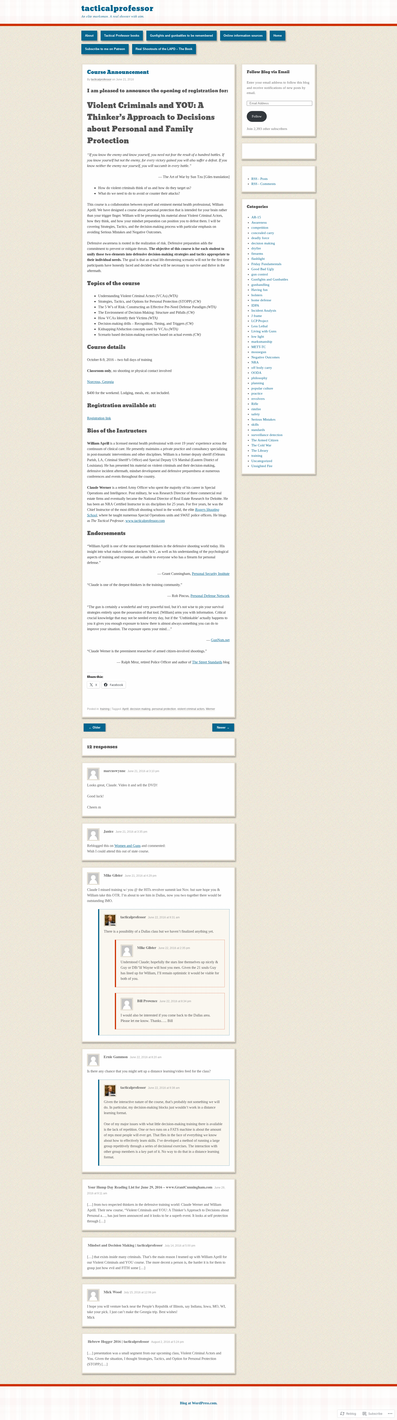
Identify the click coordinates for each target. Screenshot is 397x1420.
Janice (108, 831)
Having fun (259, 290)
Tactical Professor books (121, 35)
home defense (261, 300)
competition (259, 227)
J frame (256, 316)
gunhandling (260, 285)
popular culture (262, 388)
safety (255, 414)
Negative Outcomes (265, 357)
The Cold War (261, 445)
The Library (259, 450)
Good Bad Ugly (262, 269)
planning (257, 383)
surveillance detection (267, 435)
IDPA (255, 305)
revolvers (258, 399)
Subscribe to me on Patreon (105, 49)
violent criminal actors (190, 709)
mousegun (258, 352)
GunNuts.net (220, 640)
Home (277, 35)
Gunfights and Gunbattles (269, 279)
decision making (140, 709)
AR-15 (256, 217)
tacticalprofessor (117, 8)
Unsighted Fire (261, 466)
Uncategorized (261, 461)
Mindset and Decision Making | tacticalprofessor (125, 1245)
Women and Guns (127, 846)
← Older (94, 727)
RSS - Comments (263, 184)
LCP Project (259, 321)
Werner (210, 709)
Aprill (125, 709)
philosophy (259, 378)
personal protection (164, 709)
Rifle (254, 404)
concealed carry (262, 233)
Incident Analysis (263, 310)
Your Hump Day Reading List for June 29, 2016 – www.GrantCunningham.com (150, 1187)
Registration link (99, 418)
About (89, 35)
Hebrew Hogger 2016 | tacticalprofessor (118, 1341)
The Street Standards (207, 662)
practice (257, 393)
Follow (257, 116)
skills (255, 424)
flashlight (258, 259)
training (105, 709)
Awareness (259, 222)
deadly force (260, 238)
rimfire (256, 409)
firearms (257, 253)
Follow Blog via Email (268, 72)
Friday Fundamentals (266, 264)
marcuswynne (114, 770)
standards (258, 430)
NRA (255, 362)
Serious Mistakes (263, 419)
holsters (256, 295)
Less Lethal (259, 326)
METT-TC (258, 347)
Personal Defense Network (210, 596)
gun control (259, 274)
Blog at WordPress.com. (198, 1403)
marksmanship (261, 341)
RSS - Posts (259, 179)
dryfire (256, 248)
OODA (256, 373)
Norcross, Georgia (100, 382)
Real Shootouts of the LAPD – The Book (164, 49)
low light (257, 336)
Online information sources (243, 35)
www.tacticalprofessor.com (145, 521)
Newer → (223, 727)
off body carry (261, 367)
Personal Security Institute (211, 574)
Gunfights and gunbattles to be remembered (181, 35)
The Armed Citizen (264, 440)
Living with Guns (263, 331)
